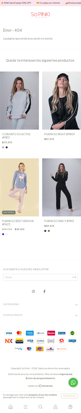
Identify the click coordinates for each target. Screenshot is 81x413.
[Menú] (25, 407)
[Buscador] (40, 407)
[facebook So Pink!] (44, 291)
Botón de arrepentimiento (40, 378)
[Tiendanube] (41, 386)
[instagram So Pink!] (34, 291)
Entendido (69, 396)
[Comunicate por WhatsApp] (73, 382)
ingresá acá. (66, 374)
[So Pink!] (10, 407)
